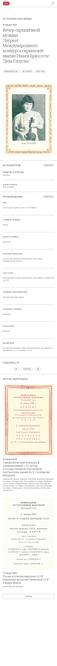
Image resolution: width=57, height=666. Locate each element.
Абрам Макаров (10, 185)
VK (16, 369)
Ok (38, 369)
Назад (28, 596)
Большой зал (11, 71)
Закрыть (48, 165)
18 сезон (27, 71)
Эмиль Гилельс (13, 173)
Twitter (27, 369)
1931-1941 (40, 71)
